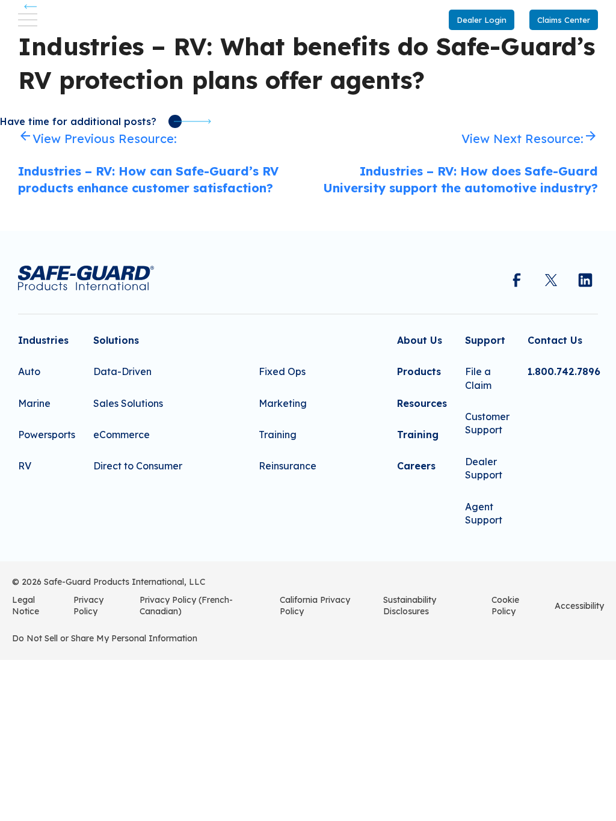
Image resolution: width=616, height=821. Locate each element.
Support (485, 340)
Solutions (116, 340)
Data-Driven (122, 371)
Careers (416, 466)
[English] (16, 673)
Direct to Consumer (137, 466)
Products (419, 371)
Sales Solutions (128, 403)
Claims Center (563, 20)
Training (278, 435)
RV (24, 466)
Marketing (283, 403)
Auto (29, 371)
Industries (43, 340)
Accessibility (579, 605)
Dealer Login (482, 20)
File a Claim (478, 378)
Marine (34, 403)
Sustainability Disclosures (409, 605)
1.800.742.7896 (564, 371)
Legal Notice (25, 605)
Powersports (46, 435)
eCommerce (121, 435)
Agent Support (483, 513)
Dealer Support (483, 468)
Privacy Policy (88, 605)
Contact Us (555, 340)
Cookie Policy (505, 605)
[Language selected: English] (16, 673)
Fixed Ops (282, 371)
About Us (419, 340)
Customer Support (487, 423)
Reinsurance (287, 466)
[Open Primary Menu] (27, 19)
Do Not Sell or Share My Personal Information (104, 638)
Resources (422, 403)
